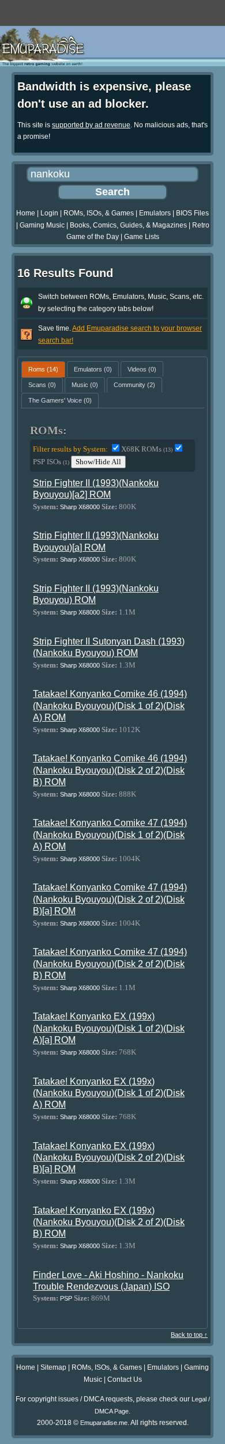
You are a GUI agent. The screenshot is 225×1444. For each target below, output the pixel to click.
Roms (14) (43, 369)
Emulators (155, 213)
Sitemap (53, 1367)
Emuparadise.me (103, 1422)
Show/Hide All (98, 461)
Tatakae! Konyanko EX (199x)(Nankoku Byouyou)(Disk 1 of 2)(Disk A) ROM (109, 1093)
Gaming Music (42, 225)
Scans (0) (42, 384)
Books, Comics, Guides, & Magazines (128, 225)
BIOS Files (192, 213)
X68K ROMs (146, 449)
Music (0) (85, 384)
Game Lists (141, 237)
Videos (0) (141, 369)
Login (49, 213)
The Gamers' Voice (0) (60, 400)
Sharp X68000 (80, 506)
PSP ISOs (51, 461)
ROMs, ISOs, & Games (98, 213)
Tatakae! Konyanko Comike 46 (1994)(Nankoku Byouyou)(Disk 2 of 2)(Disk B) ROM (110, 770)
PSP (66, 1298)
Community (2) (134, 384)
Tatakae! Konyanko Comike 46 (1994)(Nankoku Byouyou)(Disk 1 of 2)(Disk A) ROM (110, 705)
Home (25, 213)
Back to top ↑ (189, 1334)
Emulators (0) (93, 369)
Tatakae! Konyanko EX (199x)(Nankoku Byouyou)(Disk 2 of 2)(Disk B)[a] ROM (109, 1157)
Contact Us (124, 1379)
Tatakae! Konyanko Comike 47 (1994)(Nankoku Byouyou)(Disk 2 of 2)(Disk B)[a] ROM (110, 899)
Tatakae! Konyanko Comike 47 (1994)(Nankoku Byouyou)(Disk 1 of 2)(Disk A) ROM (110, 834)
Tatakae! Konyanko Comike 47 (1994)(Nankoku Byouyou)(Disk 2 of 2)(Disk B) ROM (110, 963)
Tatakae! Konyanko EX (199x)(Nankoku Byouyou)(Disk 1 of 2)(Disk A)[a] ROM (109, 1028)
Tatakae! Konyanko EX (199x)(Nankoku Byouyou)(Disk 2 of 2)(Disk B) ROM (109, 1222)
